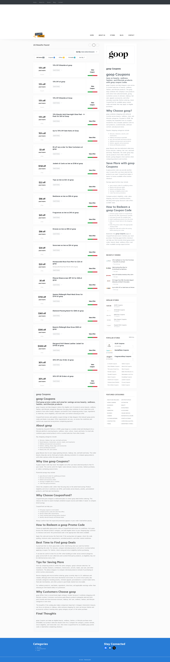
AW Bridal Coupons (119, 310)
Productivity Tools (41, 648)
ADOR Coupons (118, 305)
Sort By (81, 57)
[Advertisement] (85, 19)
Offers (61, 57)
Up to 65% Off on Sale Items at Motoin (123, 287)
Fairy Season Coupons (120, 319)
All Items (40, 57)
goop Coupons (42, 70)
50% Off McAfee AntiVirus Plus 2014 (122, 274)
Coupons (51, 57)
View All (131, 337)
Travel (38, 650)
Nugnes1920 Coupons (120, 325)
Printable (71, 57)
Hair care (39, 647)
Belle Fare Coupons (119, 314)
